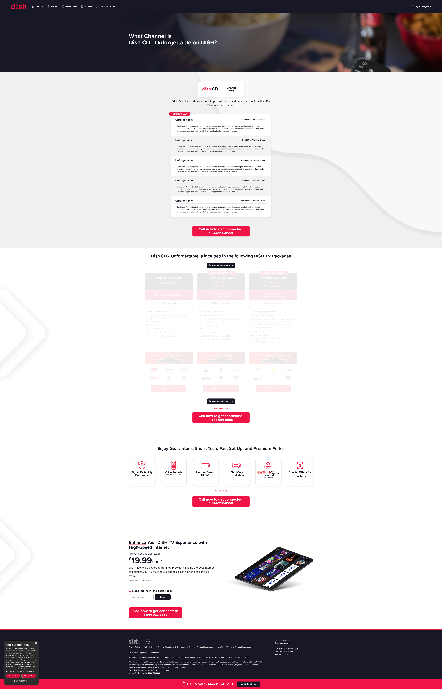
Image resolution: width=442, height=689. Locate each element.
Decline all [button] (28, 676)
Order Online (250, 684)
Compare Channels (221, 265)
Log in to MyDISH (423, 6)
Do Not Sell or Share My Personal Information (195, 647)
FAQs (146, 647)
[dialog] (21, 663)
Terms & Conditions (166, 647)
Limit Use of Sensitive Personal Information (234, 647)
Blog (153, 647)
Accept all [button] (13, 676)
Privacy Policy (134, 647)
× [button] (36, 643)
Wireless (88, 6)
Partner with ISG (283, 643)
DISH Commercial (107, 6)
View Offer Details (221, 491)
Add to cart (170, 388)
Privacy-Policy (30, 671)
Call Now (210, 684)
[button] (21, 681)
